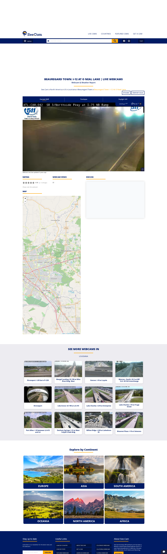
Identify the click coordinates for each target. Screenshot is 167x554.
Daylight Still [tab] (123, 99)
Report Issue (138, 93)
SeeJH (141, 41)
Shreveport (38, 406)
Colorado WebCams (103, 545)
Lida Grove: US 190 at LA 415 (68, 406)
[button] (140, 104)
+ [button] (25, 198)
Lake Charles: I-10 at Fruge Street (129, 406)
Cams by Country (62, 545)
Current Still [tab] (44, 99)
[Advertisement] (83, 14)
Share (126, 93)
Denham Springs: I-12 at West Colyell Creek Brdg (68, 431)
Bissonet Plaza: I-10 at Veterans (129, 431)
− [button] (25, 201)
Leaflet (63, 333)
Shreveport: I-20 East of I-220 (38, 380)
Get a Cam (79, 549)
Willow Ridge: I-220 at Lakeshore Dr (98, 431)
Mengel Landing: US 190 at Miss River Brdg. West (68, 380)
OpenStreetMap (70, 333)
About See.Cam (81, 545)
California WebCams (103, 549)
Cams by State (60, 549)
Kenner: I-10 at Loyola (98, 380)
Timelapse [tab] (83, 99)
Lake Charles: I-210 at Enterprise (98, 406)
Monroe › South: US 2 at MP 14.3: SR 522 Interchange (129, 380)
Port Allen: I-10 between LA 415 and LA (38, 431)
